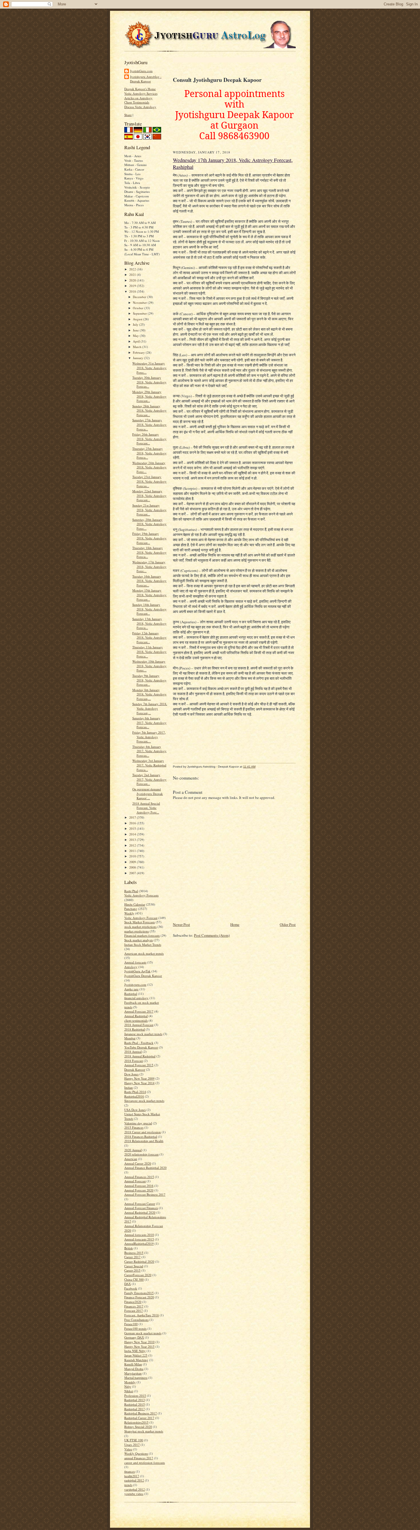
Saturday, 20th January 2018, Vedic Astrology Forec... (149, 524)
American (130, 1159)
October (138, 308)
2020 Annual (133, 1150)
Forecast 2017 (133, 1310)
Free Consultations (136, 1320)
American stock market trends (144, 953)
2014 (133, 834)
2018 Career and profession (142, 1132)
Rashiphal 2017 (134, 1409)
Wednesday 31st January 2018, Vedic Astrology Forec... (149, 367)
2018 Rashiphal (134, 1029)
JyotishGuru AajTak (137, 971)
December (140, 297)
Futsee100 (131, 1324)
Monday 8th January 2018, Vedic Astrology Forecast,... (149, 694)
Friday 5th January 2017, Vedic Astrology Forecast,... (149, 736)
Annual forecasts (135, 962)
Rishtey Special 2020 (138, 1426)
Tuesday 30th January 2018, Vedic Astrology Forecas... (149, 381)
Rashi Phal (131, 891)
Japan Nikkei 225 (135, 1355)
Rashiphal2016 (134, 1096)
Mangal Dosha (133, 1369)
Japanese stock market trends (143, 1034)
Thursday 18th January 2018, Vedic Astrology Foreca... (149, 552)
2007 (133, 873)
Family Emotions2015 (139, 1293)
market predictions (136, 931)
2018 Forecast (133, 1061)
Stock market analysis (138, 940)
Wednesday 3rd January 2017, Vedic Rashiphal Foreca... (149, 765)
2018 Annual (133, 1051)
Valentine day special (138, 1123)
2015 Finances (133, 1127)
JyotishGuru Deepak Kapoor (143, 976)
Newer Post (181, 924)
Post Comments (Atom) (212, 935)
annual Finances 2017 (138, 1458)
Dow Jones (131, 1074)
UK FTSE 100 (133, 1440)
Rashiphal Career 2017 (139, 1418)
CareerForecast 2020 (137, 1275)
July (136, 324)
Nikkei (128, 1391)
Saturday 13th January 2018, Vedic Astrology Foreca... (149, 623)
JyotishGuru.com (141, 71)
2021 (133, 274)
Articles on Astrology (138, 98)
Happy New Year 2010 (139, 1342)
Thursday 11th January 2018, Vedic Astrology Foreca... (149, 651)
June (136, 330)
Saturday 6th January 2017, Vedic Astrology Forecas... (149, 722)
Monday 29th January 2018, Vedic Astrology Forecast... (149, 396)
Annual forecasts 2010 (139, 1234)
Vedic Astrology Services (140, 93)
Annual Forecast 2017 (138, 1011)
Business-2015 (133, 1252)
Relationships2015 (136, 1422)
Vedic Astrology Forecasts (141, 895)
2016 (133, 823)
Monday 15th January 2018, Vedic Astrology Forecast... (149, 594)
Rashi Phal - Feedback (138, 1043)
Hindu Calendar (134, 904)
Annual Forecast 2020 (138, 1190)
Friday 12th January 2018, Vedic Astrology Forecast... (149, 637)
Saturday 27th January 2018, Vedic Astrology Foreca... (149, 424)
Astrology (130, 967)
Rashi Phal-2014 (135, 1092)
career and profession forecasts (144, 1462)
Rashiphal (130, 993)
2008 (133, 867)
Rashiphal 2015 (134, 1404)
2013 (133, 839)
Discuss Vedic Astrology (140, 107)
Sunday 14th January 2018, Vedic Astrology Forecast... (149, 609)
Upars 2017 (132, 1444)
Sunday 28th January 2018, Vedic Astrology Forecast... (149, 410)
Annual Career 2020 (137, 1163)
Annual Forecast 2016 (138, 1185)
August (138, 319)
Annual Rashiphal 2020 (139, 1212)
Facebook (130, 1288)
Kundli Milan (133, 1364)
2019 (133, 286)
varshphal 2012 (134, 1489)
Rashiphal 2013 (134, 1400)
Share (128, 115)
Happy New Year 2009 (139, 1078)
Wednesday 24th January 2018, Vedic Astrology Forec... (149, 467)
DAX (127, 1284)
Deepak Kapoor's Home (140, 89)
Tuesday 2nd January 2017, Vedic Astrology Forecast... (149, 779)
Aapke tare (131, 989)
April (137, 341)
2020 (133, 280)
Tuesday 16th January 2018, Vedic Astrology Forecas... (149, 580)
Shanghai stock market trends (143, 1431)
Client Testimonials (136, 102)
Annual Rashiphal (136, 1016)
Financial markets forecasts (142, 935)
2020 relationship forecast (141, 1154)
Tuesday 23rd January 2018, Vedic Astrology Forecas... (149, 481)
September (140, 313)
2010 (133, 856)
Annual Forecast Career (139, 1203)
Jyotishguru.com (135, 984)
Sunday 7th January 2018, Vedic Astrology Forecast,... (149, 708)
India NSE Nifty (135, 1351)
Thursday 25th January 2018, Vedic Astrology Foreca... (149, 453)
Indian (128, 1087)
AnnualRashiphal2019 (139, 1243)
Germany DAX (134, 1337)
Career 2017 (132, 1257)
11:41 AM (249, 766)
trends (128, 1485)
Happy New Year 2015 (139, 1346)
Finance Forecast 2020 (139, 1297)
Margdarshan (133, 1373)
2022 (133, 269)
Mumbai (129, 1038)
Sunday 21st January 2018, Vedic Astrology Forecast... (149, 509)
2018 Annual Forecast (138, 1025)
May (136, 335)
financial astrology (136, 998)
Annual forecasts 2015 (139, 1239)
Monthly (130, 1382)
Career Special (133, 1266)
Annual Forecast (135, 1181)
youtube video (133, 1493)
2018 (133, 291)
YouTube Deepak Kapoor (141, 1047)
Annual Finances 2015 (139, 1177)
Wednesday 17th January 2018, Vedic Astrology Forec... (149, 566)
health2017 (131, 1476)
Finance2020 (132, 1302)
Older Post (288, 924)
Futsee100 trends (135, 1328)
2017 (133, 817)
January (138, 358)
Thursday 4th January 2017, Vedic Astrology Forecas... (149, 751)
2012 (133, 845)
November (140, 302)
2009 (133, 862)
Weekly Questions (136, 1453)
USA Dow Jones (135, 1110)
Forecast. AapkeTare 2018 (141, 1315)
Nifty (127, 1386)
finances (129, 1471)
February (139, 352)
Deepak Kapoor (134, 1069)
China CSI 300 (134, 1279)
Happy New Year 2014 (139, 1083)
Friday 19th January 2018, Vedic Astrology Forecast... (149, 538)
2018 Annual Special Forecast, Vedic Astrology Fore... (146, 807)
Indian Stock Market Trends (142, 944)
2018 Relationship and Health (143, 1141)
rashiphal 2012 (134, 1480)
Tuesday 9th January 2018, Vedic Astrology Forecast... (149, 680)
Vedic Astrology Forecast (140, 918)
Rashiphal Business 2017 (140, 1413)
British (128, 1248)
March (137, 347)
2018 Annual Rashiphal (139, 1056)
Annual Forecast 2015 (138, 1065)
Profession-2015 (135, 1395)
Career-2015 (132, 1270)
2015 (133, 828)
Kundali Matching (136, 1360)
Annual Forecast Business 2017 (144, 1194)
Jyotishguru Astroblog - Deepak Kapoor (145, 78)
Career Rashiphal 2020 (139, 1261)
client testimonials (136, 1020)
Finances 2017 (133, 1306)
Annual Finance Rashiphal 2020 (145, 1167)
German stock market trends (142, 1333)
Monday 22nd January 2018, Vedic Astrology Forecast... (149, 495)
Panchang (130, 908)
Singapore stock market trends (144, 1100)
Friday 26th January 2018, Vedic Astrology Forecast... (149, 438)
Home (234, 924)
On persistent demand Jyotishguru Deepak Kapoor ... (147, 793)
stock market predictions (140, 926)
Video (128, 1449)
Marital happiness (135, 1377)
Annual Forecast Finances (141, 1208)
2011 (133, 851)
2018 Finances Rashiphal (140, 1136)
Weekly (129, 913)
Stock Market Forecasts (139, 922)
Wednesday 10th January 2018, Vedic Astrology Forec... (149, 665)
